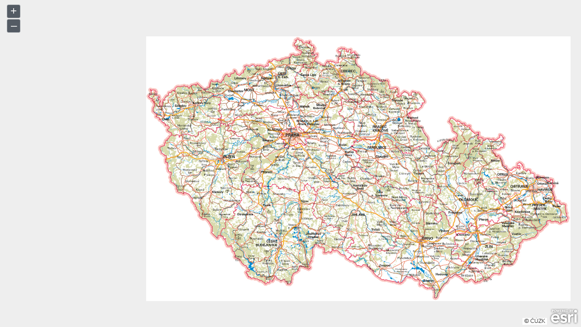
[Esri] (564, 316)
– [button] (14, 25)
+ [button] (13, 11)
